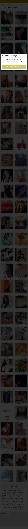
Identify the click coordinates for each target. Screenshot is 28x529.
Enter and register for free (14, 67)
